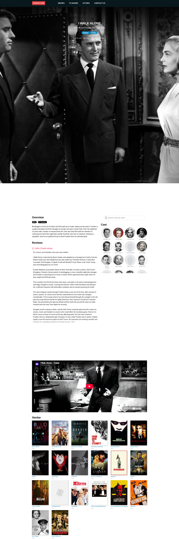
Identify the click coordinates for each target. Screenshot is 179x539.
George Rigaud (130, 252)
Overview (38, 217)
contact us (99, 3)
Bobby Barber (118, 266)
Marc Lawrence (119, 252)
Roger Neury (130, 266)
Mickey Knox (142, 266)
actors (86, 3)
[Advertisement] (89, 198)
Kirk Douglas (119, 239)
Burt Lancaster (142, 239)
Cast (104, 224)
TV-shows (73, 3)
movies (61, 3)
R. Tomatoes (42, 222)
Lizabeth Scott (130, 239)
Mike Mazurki (107, 252)
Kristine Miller (142, 252)
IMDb (34, 222)
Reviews (37, 242)
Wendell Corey (107, 239)
